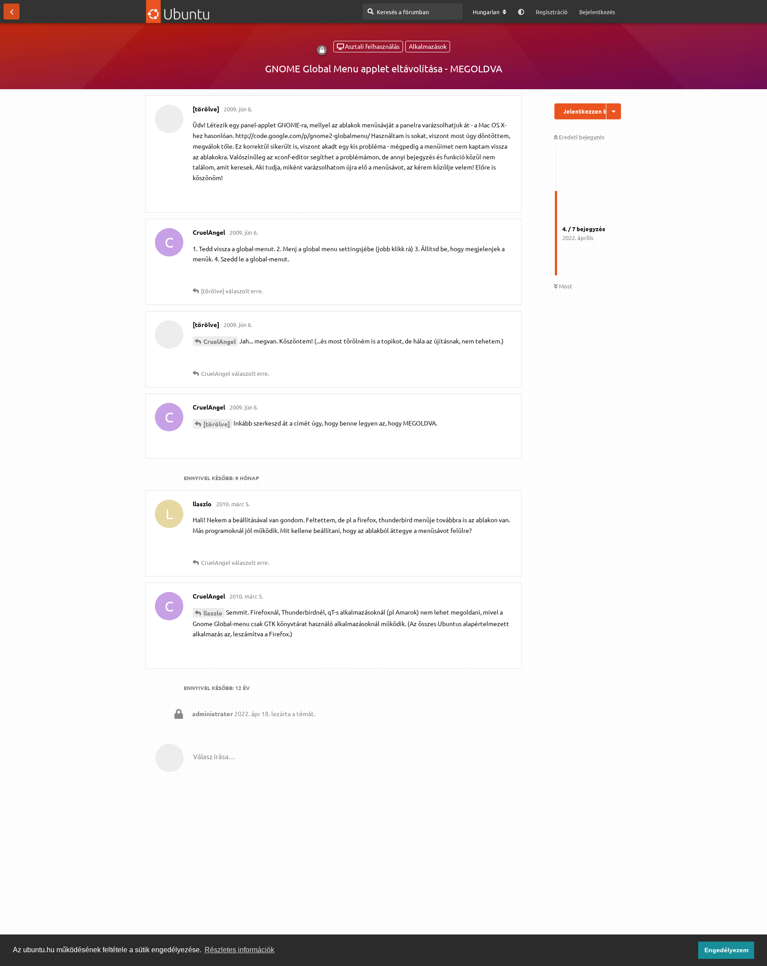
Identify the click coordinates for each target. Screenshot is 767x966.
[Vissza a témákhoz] (12, 12)
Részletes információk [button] (239, 950)
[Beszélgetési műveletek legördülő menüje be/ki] (613, 111)
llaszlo (212, 613)
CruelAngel (219, 341)
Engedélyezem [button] (726, 950)
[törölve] (216, 424)
